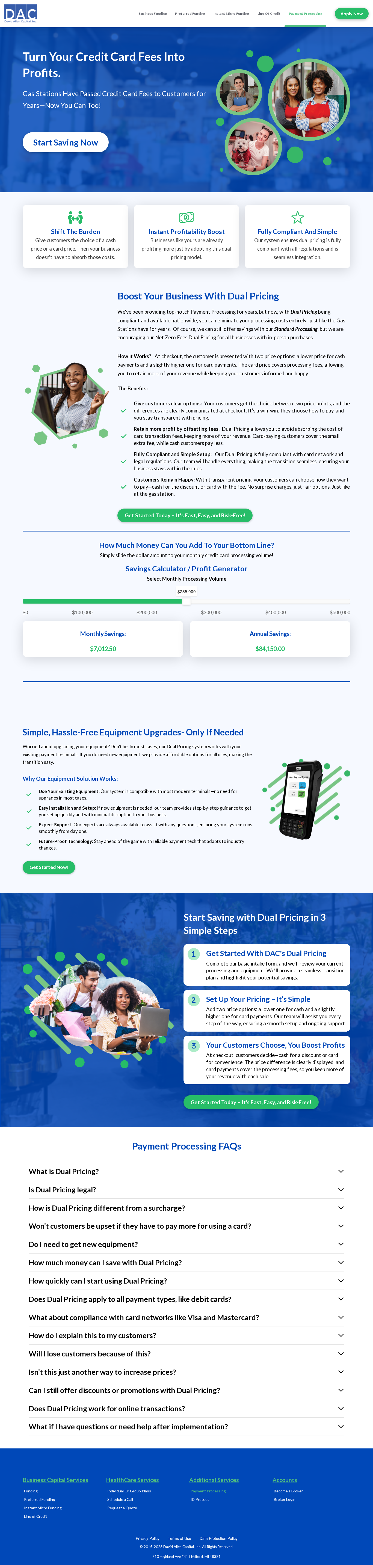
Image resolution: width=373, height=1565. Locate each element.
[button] (187, 1171)
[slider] (186, 601)
